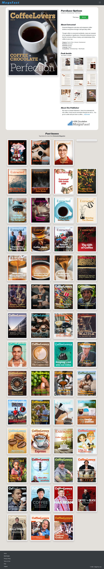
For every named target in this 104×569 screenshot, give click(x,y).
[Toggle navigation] (100, 2)
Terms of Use (7, 561)
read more (87, 114)
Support (6, 566)
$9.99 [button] (84, 17)
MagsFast (11, 2)
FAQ (5, 563)
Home (5, 553)
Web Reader (7, 556)
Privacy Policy (7, 558)
